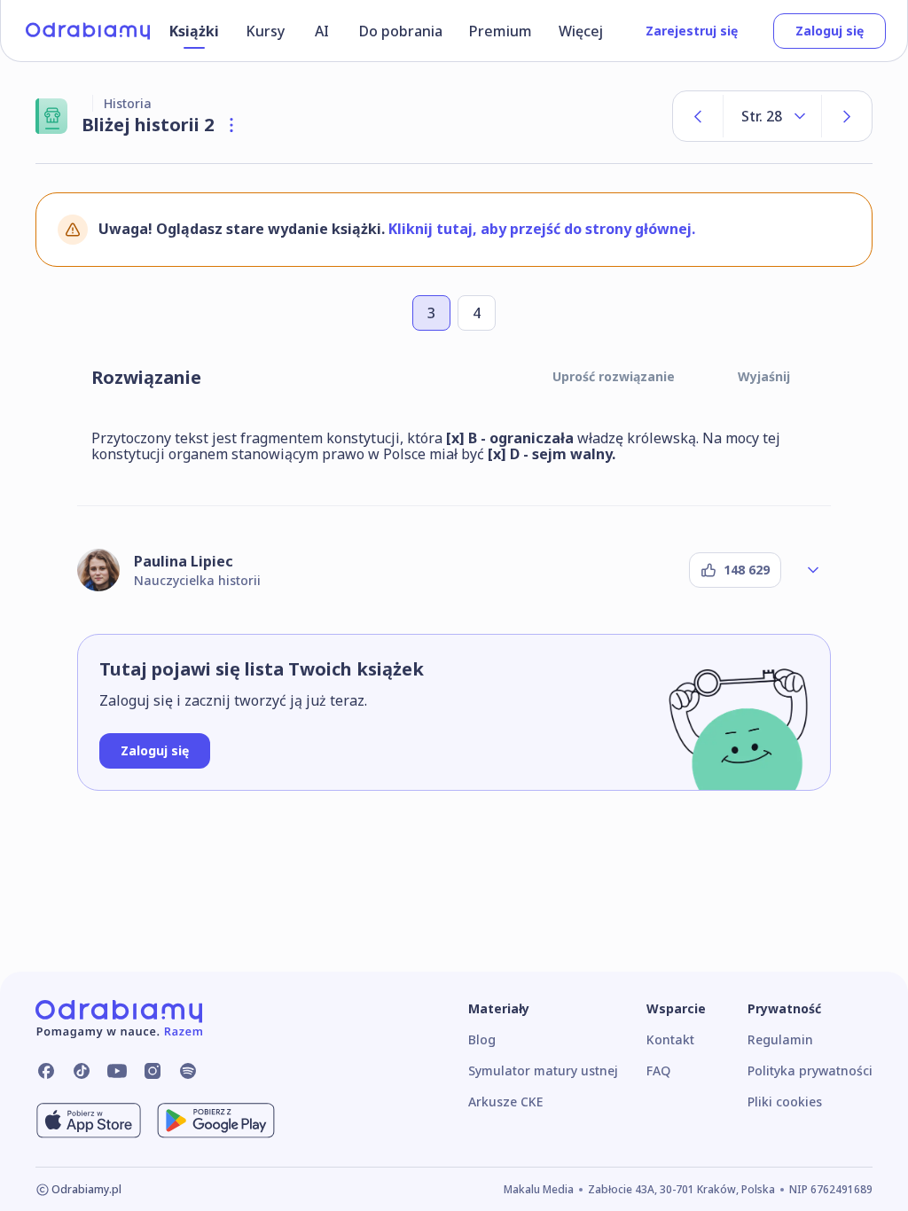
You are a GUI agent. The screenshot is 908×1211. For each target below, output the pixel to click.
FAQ (658, 1070)
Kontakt (670, 1039)
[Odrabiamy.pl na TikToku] (81, 1071)
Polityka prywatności (810, 1070)
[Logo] (87, 31)
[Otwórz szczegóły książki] (231, 125)
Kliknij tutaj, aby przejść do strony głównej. (541, 228)
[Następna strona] (847, 116)
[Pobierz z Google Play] (216, 1120)
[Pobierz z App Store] (88, 1120)
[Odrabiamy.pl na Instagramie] (152, 1071)
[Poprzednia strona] (698, 116)
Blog (482, 1039)
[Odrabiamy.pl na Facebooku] (46, 1071)
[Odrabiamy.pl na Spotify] (188, 1071)
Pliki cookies (785, 1101)
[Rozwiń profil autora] (813, 570)
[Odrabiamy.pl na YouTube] (117, 1071)
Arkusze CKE (505, 1101)
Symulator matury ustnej (543, 1070)
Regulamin (780, 1039)
